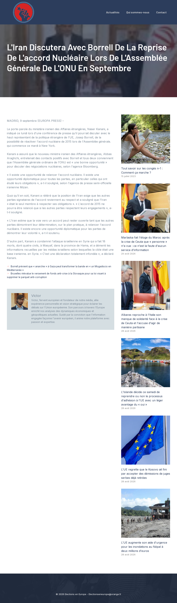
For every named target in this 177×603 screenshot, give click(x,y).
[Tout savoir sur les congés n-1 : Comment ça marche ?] (145, 161)
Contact (161, 12)
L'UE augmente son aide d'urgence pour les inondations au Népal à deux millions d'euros (144, 547)
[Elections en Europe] (24, 12)
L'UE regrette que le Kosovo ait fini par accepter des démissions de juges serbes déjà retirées (145, 473)
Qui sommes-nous (137, 12)
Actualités (112, 12)
